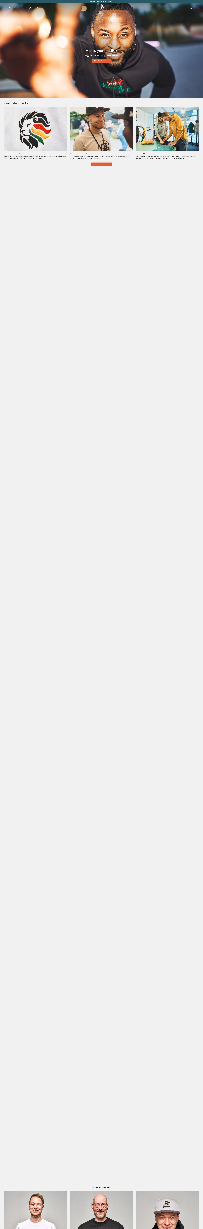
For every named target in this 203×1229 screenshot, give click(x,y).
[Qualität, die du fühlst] (35, 129)
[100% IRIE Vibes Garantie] (101, 129)
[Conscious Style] (167, 129)
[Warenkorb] (198, 8)
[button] (194, 8)
